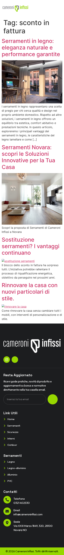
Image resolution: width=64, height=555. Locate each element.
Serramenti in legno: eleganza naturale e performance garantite (31, 48)
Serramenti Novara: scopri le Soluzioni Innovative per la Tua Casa (28, 157)
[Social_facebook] (15, 359)
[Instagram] (6, 359)
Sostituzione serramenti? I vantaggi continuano (30, 246)
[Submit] (53, 399)
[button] (58, 9)
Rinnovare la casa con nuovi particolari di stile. (30, 292)
